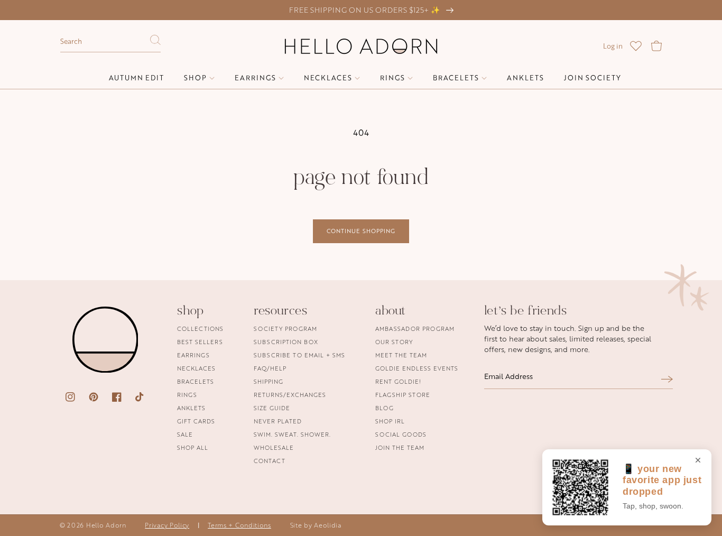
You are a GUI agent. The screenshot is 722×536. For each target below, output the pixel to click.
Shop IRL (390, 421)
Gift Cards (196, 421)
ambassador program (415, 329)
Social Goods (401, 434)
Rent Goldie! (398, 381)
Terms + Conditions (239, 525)
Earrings (193, 355)
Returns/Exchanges (290, 395)
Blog (384, 408)
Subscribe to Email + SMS (299, 355)
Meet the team (401, 355)
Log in (613, 46)
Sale (185, 434)
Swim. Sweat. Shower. (292, 434)
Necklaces (196, 368)
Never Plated (278, 421)
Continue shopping (361, 231)
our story (394, 342)
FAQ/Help (270, 368)
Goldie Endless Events (416, 368)
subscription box (286, 342)
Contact (269, 461)
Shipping (268, 381)
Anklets (191, 408)
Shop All (192, 447)
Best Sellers (200, 342)
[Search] (155, 42)
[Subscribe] (667, 379)
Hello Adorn (106, 525)
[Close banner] (698, 461)
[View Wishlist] (635, 46)
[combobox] (110, 41)
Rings (187, 395)
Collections (200, 329)
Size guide (272, 408)
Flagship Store (402, 395)
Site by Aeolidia (315, 525)
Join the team (399, 447)
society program (285, 329)
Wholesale (274, 447)
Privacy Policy (167, 525)
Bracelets (195, 381)
